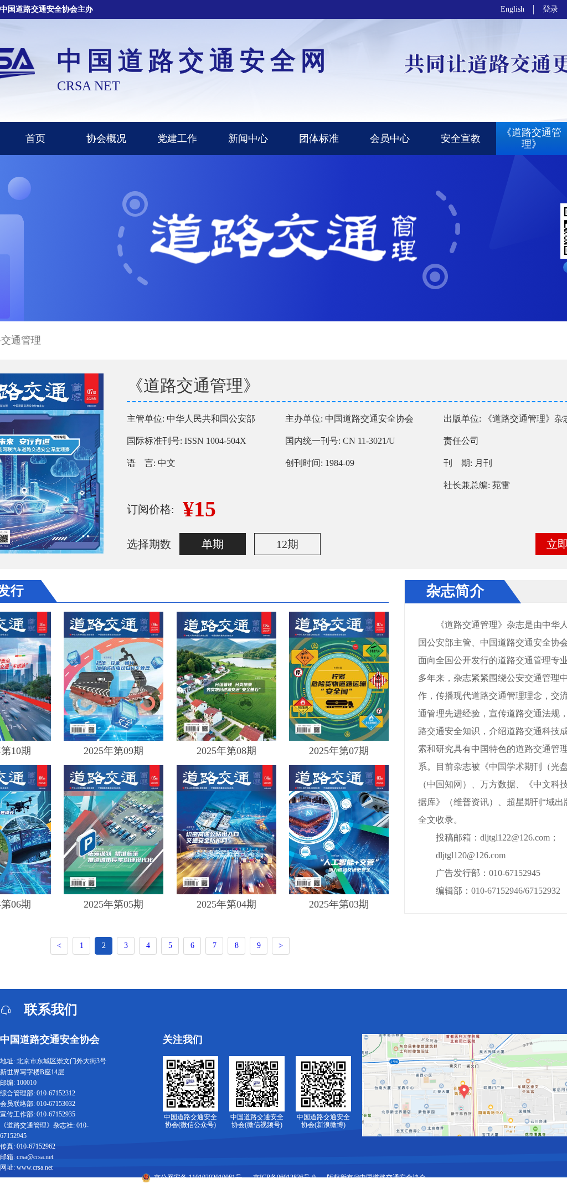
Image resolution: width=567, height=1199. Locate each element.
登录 (550, 9)
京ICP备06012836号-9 (284, 1177)
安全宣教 (461, 138)
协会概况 (106, 138)
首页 (35, 138)
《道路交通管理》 (531, 138)
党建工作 (177, 138)
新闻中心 (248, 138)
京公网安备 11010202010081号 (198, 1177)
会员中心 (390, 138)
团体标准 (319, 138)
